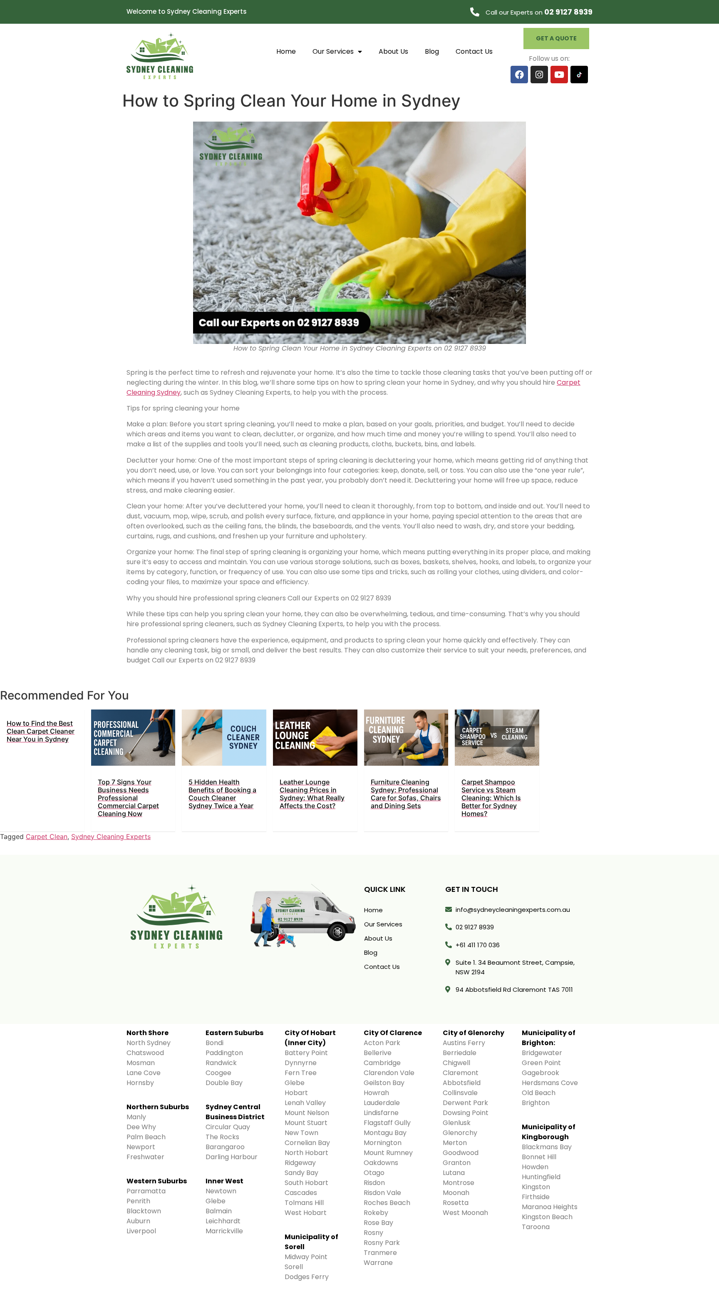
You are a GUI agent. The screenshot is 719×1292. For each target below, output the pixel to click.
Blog (432, 51)
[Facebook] (519, 74)
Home (286, 51)
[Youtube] (559, 74)
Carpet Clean (46, 836)
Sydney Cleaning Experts (111, 836)
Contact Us (474, 51)
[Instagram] (539, 74)
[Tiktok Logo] (579, 74)
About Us (393, 51)
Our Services (333, 51)
